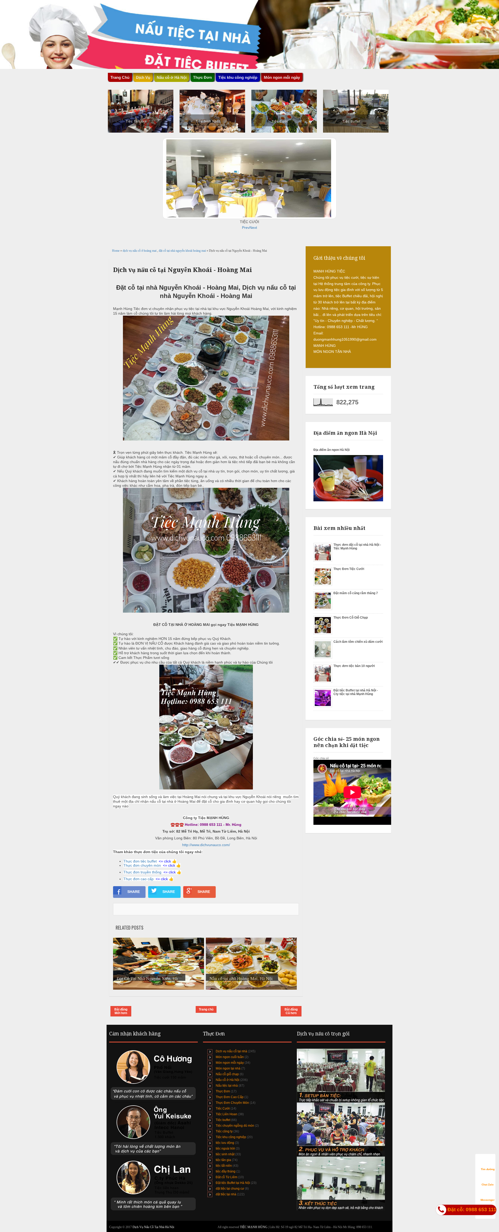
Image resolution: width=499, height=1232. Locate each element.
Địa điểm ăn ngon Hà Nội (331, 450)
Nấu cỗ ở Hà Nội (227, 1080)
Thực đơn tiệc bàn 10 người (354, 666)
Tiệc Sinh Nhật (208, 121)
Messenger (488, 1199)
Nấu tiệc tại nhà (227, 1085)
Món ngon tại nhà (228, 1068)
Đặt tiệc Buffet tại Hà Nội (233, 1183)
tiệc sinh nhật (225, 1154)
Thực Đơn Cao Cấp (230, 1097)
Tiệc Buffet (351, 121)
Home (116, 250)
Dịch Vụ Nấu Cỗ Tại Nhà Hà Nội (153, 1227)
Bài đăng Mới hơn (120, 1011)
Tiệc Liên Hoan (226, 1114)
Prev (246, 227)
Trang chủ (206, 1009)
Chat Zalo (488, 1184)
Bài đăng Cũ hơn (291, 1011)
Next (253, 227)
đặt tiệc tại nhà (226, 1194)
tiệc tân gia (223, 1160)
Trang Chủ (119, 77)
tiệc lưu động (225, 1143)
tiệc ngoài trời (225, 1148)
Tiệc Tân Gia (136, 121)
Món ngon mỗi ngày (282, 77)
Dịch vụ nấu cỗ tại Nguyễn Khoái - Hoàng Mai (182, 270)
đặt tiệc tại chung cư (230, 1188)
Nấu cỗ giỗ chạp (227, 1074)
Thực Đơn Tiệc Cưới (348, 569)
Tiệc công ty (224, 1131)
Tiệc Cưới (280, 121)
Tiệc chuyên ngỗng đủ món (235, 1125)
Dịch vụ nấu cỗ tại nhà (231, 1051)
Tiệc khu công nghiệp (231, 1137)
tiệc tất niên (224, 1166)
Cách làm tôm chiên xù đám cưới (358, 642)
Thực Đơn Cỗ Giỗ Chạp (350, 617)
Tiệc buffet (223, 1120)
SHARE (133, 892)
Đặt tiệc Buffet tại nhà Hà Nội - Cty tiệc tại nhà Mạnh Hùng (355, 692)
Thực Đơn (223, 1091)
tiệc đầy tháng (225, 1171)
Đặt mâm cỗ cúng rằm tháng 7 (355, 593)
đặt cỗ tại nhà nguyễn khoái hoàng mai (183, 250)
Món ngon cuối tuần (230, 1057)
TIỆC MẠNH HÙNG (254, 1227)
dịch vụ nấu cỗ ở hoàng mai (140, 250)
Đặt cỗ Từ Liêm (226, 1177)
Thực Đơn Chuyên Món (232, 1103)
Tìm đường (488, 1169)
